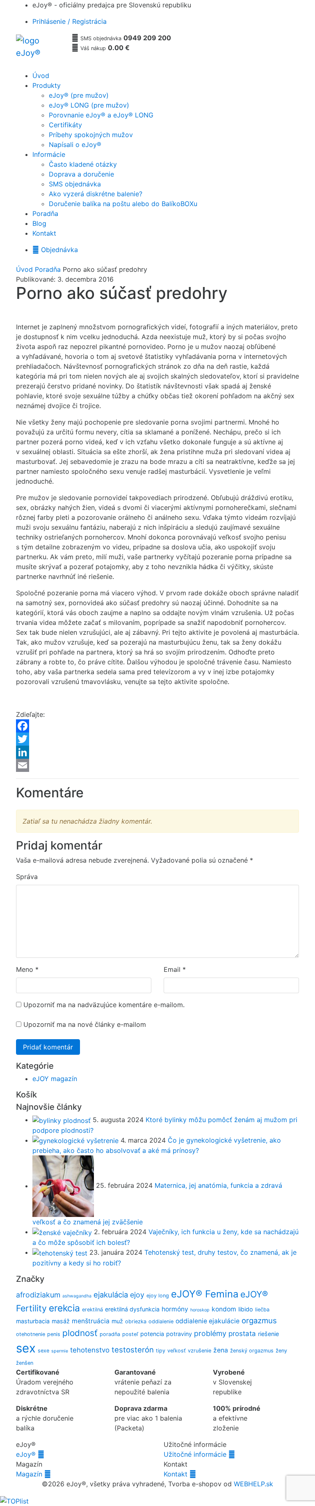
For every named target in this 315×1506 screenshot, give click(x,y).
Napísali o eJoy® (75, 144)
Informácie (48, 154)
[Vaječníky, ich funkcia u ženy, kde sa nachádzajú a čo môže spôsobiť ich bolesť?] (63, 1232)
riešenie (268, 1333)
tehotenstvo (90, 1350)
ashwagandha (76, 1296)
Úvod (40, 75)
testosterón (133, 1349)
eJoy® (30, 1454)
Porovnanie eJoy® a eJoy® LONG (101, 115)
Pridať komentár (48, 1047)
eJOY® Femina (204, 1294)
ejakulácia (111, 1294)
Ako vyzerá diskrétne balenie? (95, 194)
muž (117, 1321)
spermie (59, 1351)
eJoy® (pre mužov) (79, 95)
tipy (160, 1351)
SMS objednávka (75, 184)
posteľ (130, 1334)
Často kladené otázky (83, 164)
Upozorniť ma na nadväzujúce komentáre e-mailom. (104, 1005)
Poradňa (45, 213)
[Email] (157, 765)
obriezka (135, 1321)
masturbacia (33, 1321)
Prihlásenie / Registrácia (69, 21)
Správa (27, 876)
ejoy (137, 1294)
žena (220, 1350)
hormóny (175, 1309)
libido (245, 1309)
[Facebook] (157, 725)
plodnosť (80, 1333)
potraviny (179, 1333)
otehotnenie (30, 1334)
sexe (43, 1351)
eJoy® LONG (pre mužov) (89, 105)
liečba (262, 1309)
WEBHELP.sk (253, 1484)
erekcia (64, 1307)
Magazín (33, 1474)
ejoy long (157, 1295)
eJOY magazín (54, 1078)
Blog (39, 223)
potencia (152, 1333)
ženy (281, 1351)
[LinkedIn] (157, 752)
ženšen (24, 1363)
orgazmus (259, 1320)
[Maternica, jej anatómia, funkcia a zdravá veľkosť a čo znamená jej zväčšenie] (64, 1186)
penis (53, 1334)
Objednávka (55, 250)
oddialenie (160, 1321)
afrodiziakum (38, 1294)
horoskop (200, 1310)
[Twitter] (157, 739)
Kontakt (44, 233)
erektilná (92, 1309)
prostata (242, 1333)
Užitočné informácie (199, 1454)
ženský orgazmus (252, 1351)
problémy (210, 1333)
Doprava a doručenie (81, 174)
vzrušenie (199, 1351)
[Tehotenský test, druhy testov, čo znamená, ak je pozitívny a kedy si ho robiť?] (60, 1252)
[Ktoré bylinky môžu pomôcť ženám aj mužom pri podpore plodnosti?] (62, 1120)
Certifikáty (65, 125)
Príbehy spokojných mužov (91, 135)
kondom (224, 1309)
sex (26, 1348)
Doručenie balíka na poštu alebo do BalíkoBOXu (123, 204)
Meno (24, 969)
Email (172, 969)
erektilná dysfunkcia (132, 1309)
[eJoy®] (40, 50)
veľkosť (176, 1351)
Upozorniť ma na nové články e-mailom (84, 1024)
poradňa (110, 1334)
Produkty (46, 85)
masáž (61, 1321)
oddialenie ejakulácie (208, 1321)
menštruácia (91, 1321)
